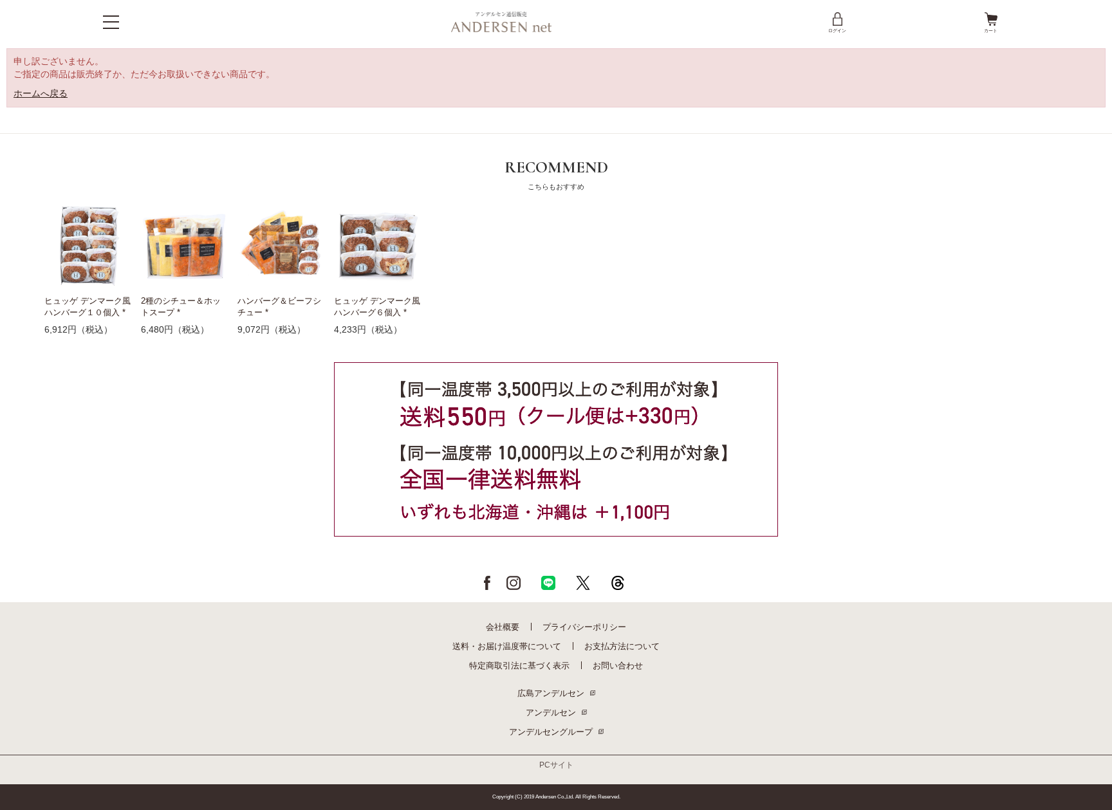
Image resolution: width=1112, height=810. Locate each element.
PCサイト (556, 764)
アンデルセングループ (551, 732)
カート (990, 30)
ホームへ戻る (41, 93)
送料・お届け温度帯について (506, 646)
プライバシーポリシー (584, 627)
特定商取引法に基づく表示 (519, 665)
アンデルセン (551, 712)
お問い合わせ (618, 665)
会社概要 (502, 627)
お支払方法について (622, 646)
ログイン (837, 30)
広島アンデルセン (550, 693)
